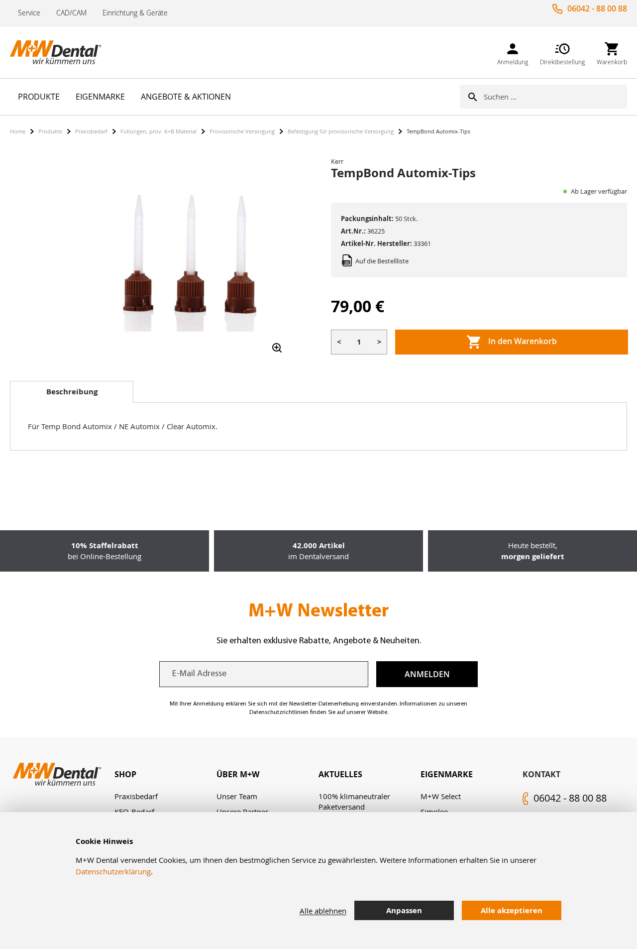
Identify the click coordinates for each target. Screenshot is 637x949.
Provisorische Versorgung (242, 131)
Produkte (50, 131)
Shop (125, 774)
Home (17, 131)
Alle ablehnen (323, 911)
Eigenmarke (447, 774)
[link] (512, 52)
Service (29, 12)
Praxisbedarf (91, 131)
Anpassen (404, 910)
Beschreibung (72, 391)
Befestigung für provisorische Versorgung (341, 131)
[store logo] (59, 52)
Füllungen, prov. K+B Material (158, 131)
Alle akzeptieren (511, 910)
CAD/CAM (71, 12)
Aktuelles (340, 774)
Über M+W (237, 774)
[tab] (71, 392)
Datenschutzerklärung (113, 871)
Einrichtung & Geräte (135, 12)
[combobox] (555, 97)
